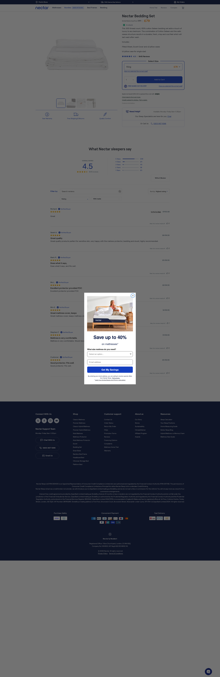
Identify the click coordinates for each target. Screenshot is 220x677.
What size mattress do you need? (101, 349)
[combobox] (109, 354)
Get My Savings (110, 369)
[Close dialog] (133, 296)
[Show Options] (130, 354)
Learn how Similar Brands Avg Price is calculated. (110, 380)
